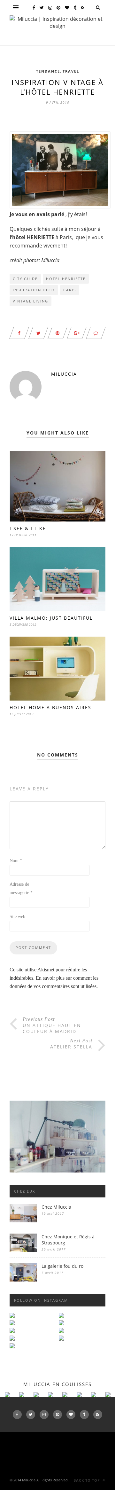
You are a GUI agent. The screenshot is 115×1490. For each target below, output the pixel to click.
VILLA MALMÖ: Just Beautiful (51, 618)
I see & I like (28, 528)
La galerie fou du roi (63, 1266)
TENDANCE (48, 71)
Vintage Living (30, 301)
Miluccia (64, 374)
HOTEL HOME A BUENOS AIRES (50, 707)
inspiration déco (34, 289)
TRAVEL (71, 71)
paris (69, 289)
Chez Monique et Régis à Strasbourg (68, 1240)
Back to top (87, 1480)
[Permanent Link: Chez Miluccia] (23, 1220)
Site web (17, 916)
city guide (25, 278)
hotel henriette (66, 278)
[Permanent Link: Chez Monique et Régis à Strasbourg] (23, 1250)
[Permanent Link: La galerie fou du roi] (23, 1279)
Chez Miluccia (56, 1207)
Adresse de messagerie (21, 888)
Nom (16, 860)
